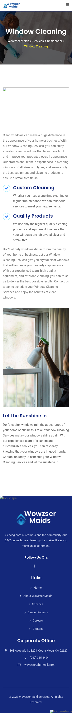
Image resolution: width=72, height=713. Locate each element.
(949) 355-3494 (39, 657)
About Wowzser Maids (37, 596)
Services (37, 604)
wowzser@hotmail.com (39, 664)
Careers (38, 620)
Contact (38, 629)
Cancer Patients (38, 612)
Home (38, 587)
